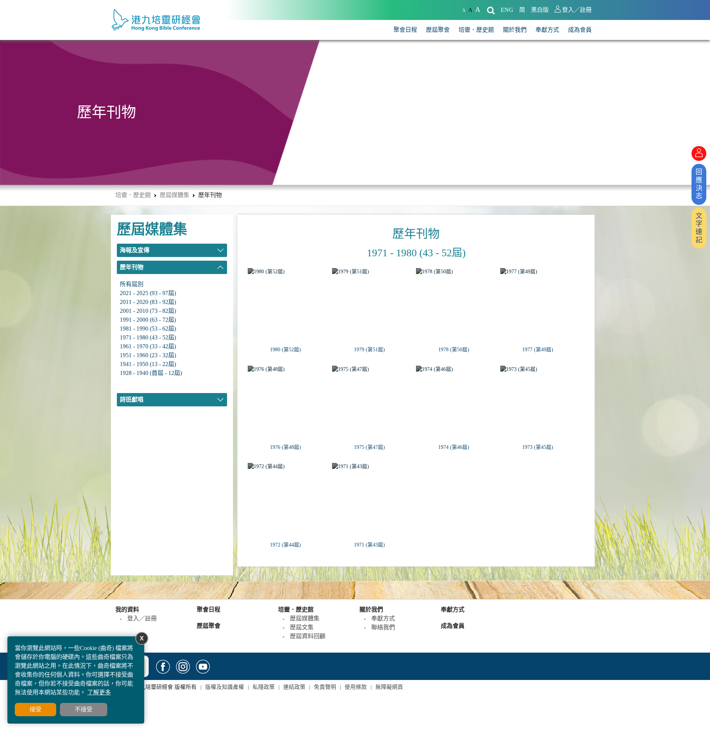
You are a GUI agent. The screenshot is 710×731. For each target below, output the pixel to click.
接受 (35, 709)
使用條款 (356, 687)
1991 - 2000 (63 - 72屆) (148, 320)
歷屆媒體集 (174, 195)
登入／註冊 (142, 618)
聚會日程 (405, 30)
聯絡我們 (383, 627)
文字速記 (699, 228)
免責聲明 (325, 687)
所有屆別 (131, 284)
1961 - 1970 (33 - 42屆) (148, 346)
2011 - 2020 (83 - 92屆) (148, 302)
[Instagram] (183, 666)
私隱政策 (264, 687)
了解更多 (99, 692)
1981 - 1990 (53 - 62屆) (148, 328)
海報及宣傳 (134, 250)
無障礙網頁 (389, 687)
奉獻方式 (547, 30)
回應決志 (699, 184)
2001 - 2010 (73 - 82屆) (148, 311)
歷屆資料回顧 (307, 636)
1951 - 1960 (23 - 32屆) (148, 355)
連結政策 (294, 687)
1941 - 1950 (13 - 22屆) (148, 364)
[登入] (699, 153)
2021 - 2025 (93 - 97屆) (148, 293)
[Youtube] (203, 666)
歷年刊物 (131, 267)
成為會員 (580, 30)
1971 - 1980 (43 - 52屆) (148, 337)
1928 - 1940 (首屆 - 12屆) (151, 373)
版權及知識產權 (224, 687)
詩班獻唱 (131, 399)
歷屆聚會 (438, 30)
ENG (507, 10)
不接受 (83, 709)
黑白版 (540, 10)
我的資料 (127, 609)
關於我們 (515, 30)
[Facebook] (163, 666)
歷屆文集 (302, 627)
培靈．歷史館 (476, 30)
